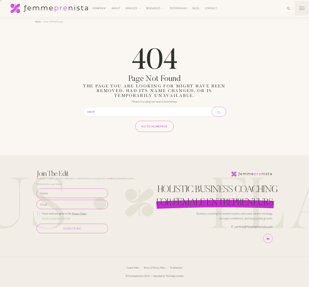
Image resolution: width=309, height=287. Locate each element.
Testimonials (178, 8)
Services (131, 8)
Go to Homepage (154, 126)
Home (38, 21)
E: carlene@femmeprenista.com (252, 227)
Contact (211, 8)
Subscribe (72, 228)
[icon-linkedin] (268, 238)
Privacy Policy (79, 213)
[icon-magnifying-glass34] (288, 8)
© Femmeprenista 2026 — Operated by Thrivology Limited (154, 275)
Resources (153, 8)
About (115, 8)
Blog (196, 8)
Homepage (99, 8)
